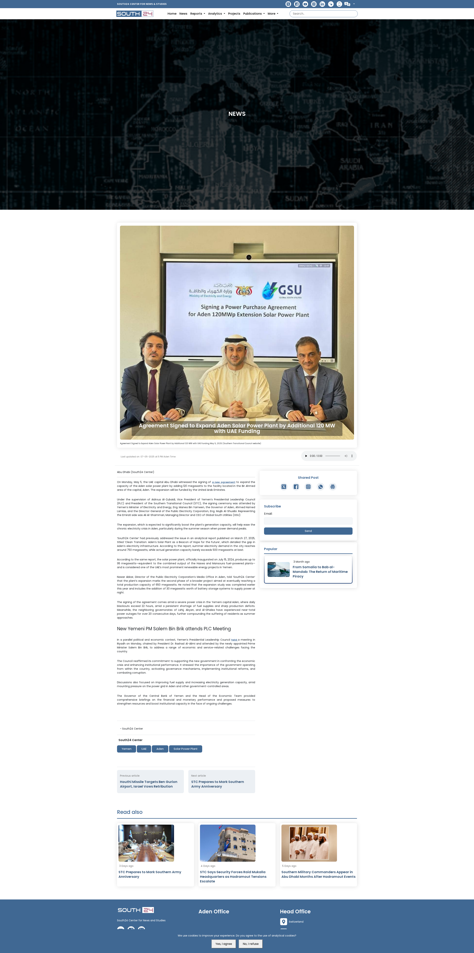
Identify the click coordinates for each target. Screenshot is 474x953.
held (234, 640)
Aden (160, 749)
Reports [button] (196, 13)
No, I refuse (251, 944)
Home (172, 13)
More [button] (272, 13)
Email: (268, 514)
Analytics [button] (215, 13)
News (183, 13)
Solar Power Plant (186, 749)
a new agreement (223, 482)
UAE (143, 749)
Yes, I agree (224, 944)
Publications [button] (253, 13)
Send (308, 531)
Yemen (126, 749)
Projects (234, 13)
